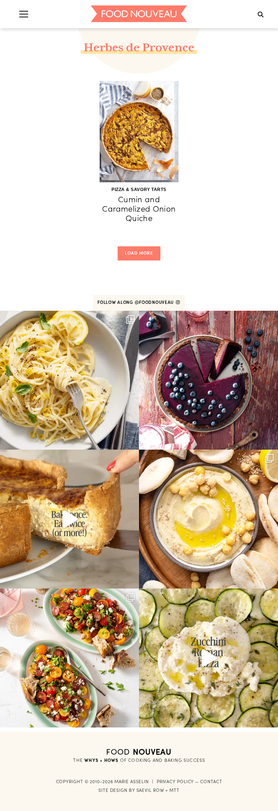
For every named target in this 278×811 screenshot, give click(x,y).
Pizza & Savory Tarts (139, 189)
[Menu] (24, 14)
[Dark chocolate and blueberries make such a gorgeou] (208, 380)
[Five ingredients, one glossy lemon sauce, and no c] (69, 380)
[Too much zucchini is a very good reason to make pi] (208, 658)
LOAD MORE (139, 253)
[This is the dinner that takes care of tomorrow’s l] (69, 519)
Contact (211, 781)
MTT (174, 790)
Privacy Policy (175, 781)
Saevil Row (150, 790)
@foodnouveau (155, 302)
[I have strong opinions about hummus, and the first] (208, 519)
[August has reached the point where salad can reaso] (69, 658)
